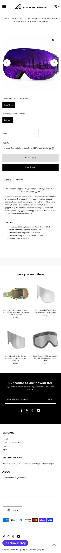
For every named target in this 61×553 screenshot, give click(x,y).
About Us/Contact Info (11, 442)
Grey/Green (9, 105)
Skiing (15, 18)
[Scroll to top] (54, 544)
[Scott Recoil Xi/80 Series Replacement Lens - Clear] (45, 294)
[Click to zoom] (53, 40)
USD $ (15, 510)
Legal (4, 449)
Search (5, 439)
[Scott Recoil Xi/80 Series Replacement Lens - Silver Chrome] (16, 339)
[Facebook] (21, 411)
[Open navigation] (7, 6)
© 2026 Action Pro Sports (13, 550)
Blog (4, 446)
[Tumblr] (32, 411)
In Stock (7, 120)
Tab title (19, 179)
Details (8, 179)
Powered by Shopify (35, 550)
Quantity (5, 133)
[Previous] (7, 62)
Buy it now (30, 167)
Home (6, 18)
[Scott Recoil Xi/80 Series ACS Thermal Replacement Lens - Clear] (45, 339)
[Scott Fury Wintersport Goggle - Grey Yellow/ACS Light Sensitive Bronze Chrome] (16, 294)
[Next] (54, 62)
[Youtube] (38, 411)
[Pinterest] (27, 411)
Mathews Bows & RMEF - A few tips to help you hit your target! (28, 464)
